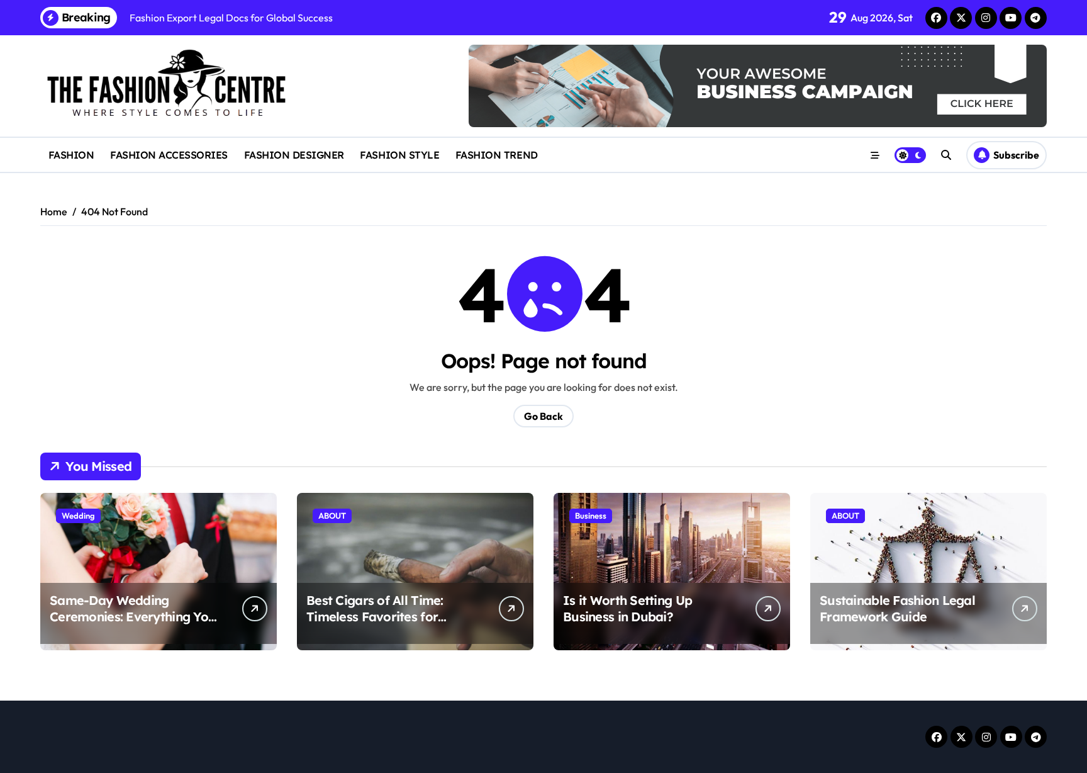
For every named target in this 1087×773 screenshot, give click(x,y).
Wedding (78, 516)
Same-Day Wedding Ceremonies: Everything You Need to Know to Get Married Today (133, 624)
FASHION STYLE (399, 155)
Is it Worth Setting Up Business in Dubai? (627, 608)
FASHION (71, 155)
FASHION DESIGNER (294, 155)
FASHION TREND (496, 155)
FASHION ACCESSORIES (169, 155)
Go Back (543, 416)
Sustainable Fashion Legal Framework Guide (897, 608)
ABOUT (332, 516)
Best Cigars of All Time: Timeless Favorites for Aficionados (374, 616)
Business (590, 516)
